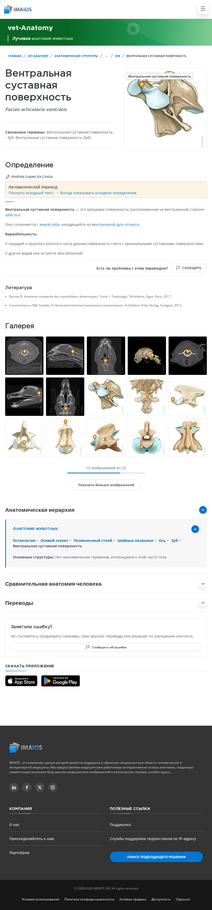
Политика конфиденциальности (89, 899)
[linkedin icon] (14, 787)
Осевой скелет (55, 540)
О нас (14, 824)
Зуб (117, 56)
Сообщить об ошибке (109, 647)
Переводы (19, 602)
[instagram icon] (52, 787)
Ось (163, 540)
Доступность (161, 899)
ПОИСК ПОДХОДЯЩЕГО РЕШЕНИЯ (156, 857)
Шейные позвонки (136, 540)
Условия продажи (132, 899)
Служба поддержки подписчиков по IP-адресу (153, 838)
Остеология (24, 540)
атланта (132, 224)
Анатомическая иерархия (39, 509)
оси (17, 214)
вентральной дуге (108, 224)
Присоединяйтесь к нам (31, 838)
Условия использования (40, 899)
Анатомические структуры (76, 56)
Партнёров (19, 852)
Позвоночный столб (93, 540)
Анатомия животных (35, 529)
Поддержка (120, 824)
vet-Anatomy (38, 56)
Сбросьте (183, 899)
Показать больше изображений (106, 484)
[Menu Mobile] (203, 8)
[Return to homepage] (25, 747)
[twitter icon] (39, 787)
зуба (9, 214)
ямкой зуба (49, 224)
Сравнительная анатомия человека (53, 583)
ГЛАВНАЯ (14, 56)
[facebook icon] (27, 787)
